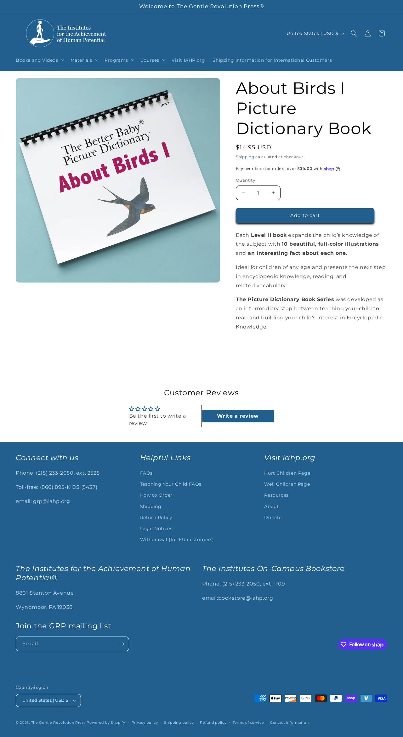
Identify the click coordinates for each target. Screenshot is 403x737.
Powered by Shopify (106, 722)
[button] (39, 59)
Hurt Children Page (287, 473)
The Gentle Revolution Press (58, 722)
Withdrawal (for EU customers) (177, 539)
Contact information (289, 722)
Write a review (237, 416)
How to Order (156, 495)
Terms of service (248, 722)
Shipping (245, 156)
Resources (276, 495)
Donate (273, 517)
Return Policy (156, 517)
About (271, 506)
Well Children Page (287, 484)
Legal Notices (156, 528)
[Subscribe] (122, 644)
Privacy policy (145, 722)
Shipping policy (179, 722)
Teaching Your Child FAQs (171, 484)
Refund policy (213, 722)
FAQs (146, 473)
